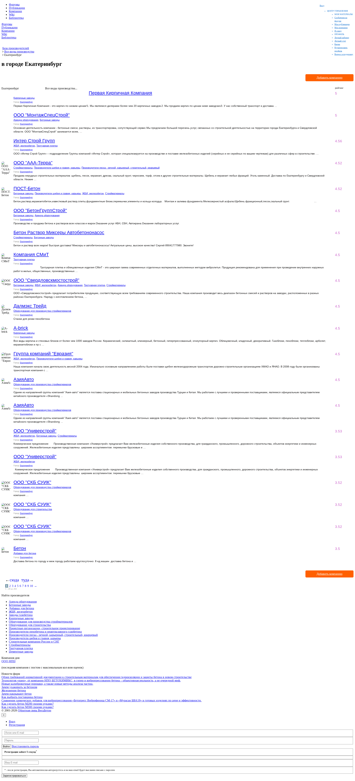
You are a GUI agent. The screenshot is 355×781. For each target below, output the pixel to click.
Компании (15, 11)
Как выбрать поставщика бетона (22, 697)
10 (31, 585)
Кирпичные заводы (24, 98)
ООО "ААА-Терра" (33, 162)
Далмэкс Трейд (29, 305)
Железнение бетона (13, 690)
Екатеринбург (26, 102)
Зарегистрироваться (14, 775)
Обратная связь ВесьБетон (34, 710)
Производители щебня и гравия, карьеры (57, 167)
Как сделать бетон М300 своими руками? (27, 707)
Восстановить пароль (25, 746)
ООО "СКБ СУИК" (32, 482)
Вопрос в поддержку (343, 54)
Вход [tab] (12, 721)
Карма (337, 44)
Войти (6, 746)
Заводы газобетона (21, 615)
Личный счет (340, 41)
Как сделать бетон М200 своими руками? (27, 703)
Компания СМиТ (31, 254)
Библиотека (16, 17)
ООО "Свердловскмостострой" (46, 280)
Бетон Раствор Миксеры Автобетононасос (58, 232)
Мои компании (341, 27)
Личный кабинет (341, 37)
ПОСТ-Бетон (26, 188)
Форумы (14, 4)
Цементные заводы (21, 651)
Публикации (17, 7)
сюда (14, 579)
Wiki (11, 14)
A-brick (20, 327)
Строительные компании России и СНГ (34, 641)
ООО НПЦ (8, 661)
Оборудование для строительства (32, 509)
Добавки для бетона (24, 553)
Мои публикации (342, 24)
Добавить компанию (329, 77)
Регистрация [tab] (17, 724)
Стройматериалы (23, 167)
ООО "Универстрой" (34, 430)
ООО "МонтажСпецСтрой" (41, 114)
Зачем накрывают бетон (16, 693)
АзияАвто (23, 379)
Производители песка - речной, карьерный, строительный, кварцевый (121, 167)
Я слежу (338, 31)
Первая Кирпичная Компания (120, 92)
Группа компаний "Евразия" (43, 353)
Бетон (19, 548)
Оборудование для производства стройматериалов (42, 311)
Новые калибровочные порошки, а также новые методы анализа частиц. (47, 683)
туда (25, 579)
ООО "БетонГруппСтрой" (40, 210)
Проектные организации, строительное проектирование (44, 628)
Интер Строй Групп (34, 140)
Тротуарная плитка (47, 145)
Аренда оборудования (25, 120)
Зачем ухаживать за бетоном (19, 687)
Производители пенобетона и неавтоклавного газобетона (45, 631)
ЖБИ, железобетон (24, 145)
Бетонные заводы (50, 120)
